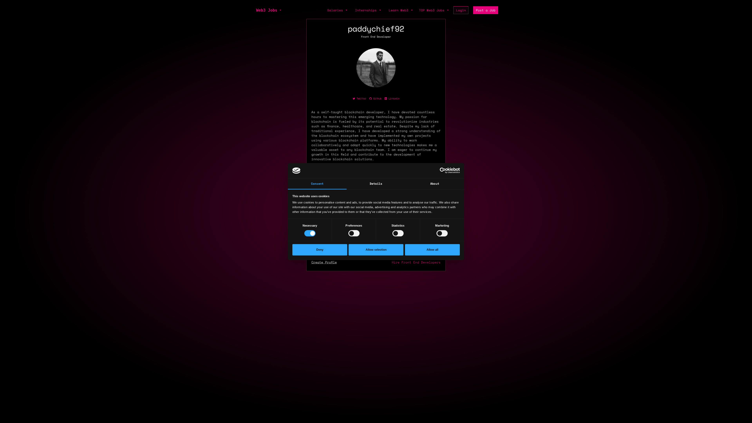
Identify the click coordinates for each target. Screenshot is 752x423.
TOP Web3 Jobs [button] (432, 10)
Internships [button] (367, 10)
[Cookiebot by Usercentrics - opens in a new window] (443, 171)
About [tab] (434, 183)
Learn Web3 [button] (399, 10)
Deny (319, 249)
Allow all (432, 249)
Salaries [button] (336, 10)
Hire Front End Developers (416, 262)
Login (461, 10)
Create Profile (324, 262)
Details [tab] (376, 183)
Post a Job (485, 10)
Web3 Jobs (266, 10)
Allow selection (376, 249)
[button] (280, 10)
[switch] (354, 233)
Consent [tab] (317, 183)
